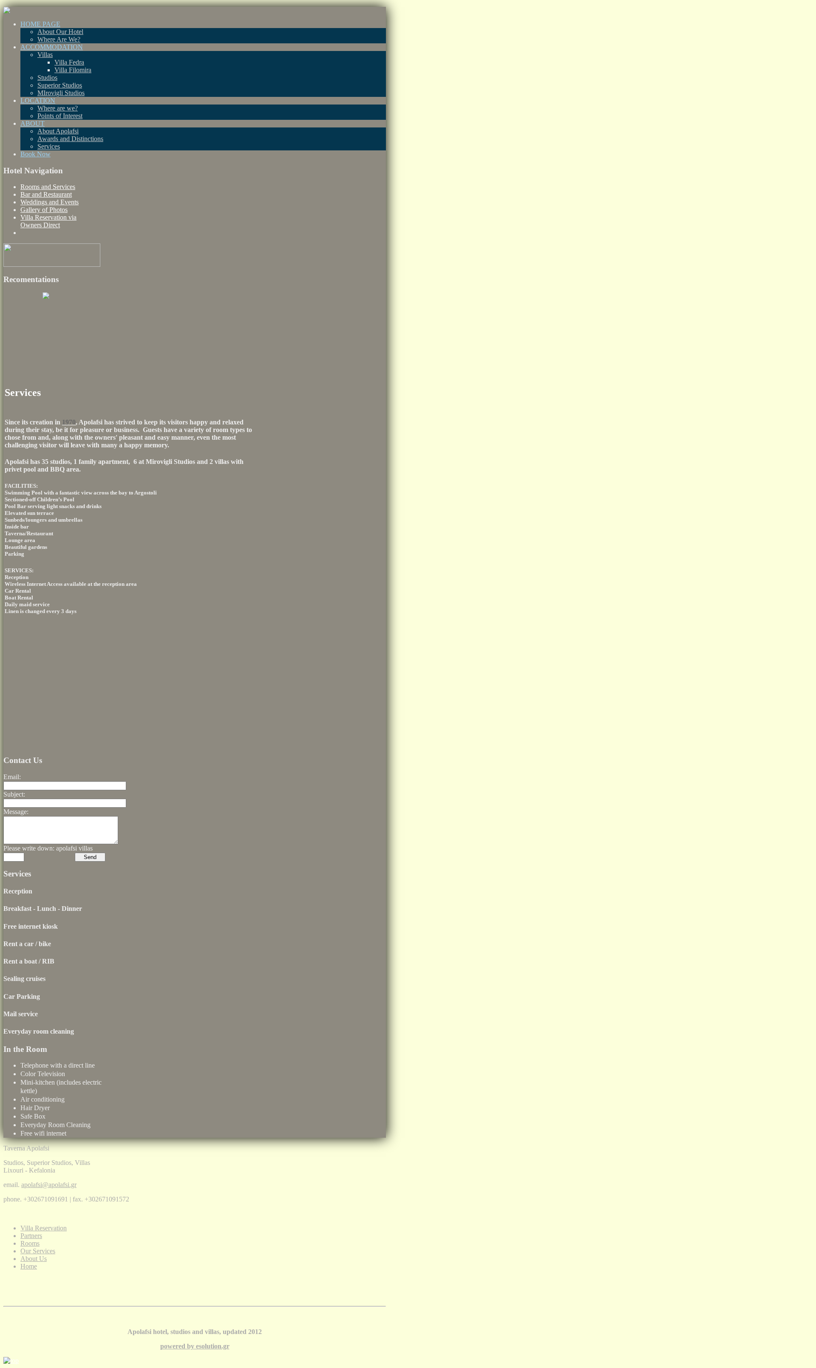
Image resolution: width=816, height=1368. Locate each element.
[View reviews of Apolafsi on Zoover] (45, 296)
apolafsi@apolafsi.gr (48, 1184)
